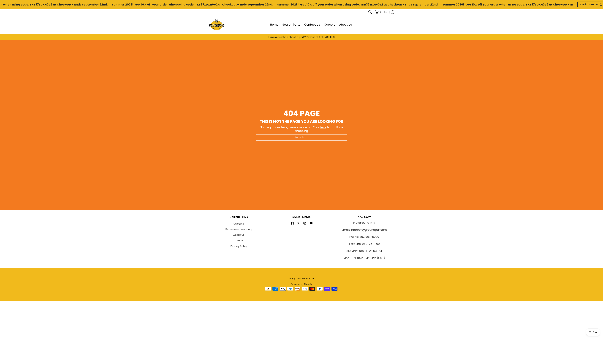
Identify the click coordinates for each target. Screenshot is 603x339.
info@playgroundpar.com (369, 230)
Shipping (239, 224)
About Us (238, 235)
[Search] (370, 12)
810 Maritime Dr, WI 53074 (364, 251)
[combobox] (301, 137)
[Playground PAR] (217, 24)
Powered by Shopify (301, 284)
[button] (292, 223)
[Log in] (392, 12)
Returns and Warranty (238, 229)
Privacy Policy (238, 246)
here (323, 127)
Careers (239, 240)
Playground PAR (297, 278)
